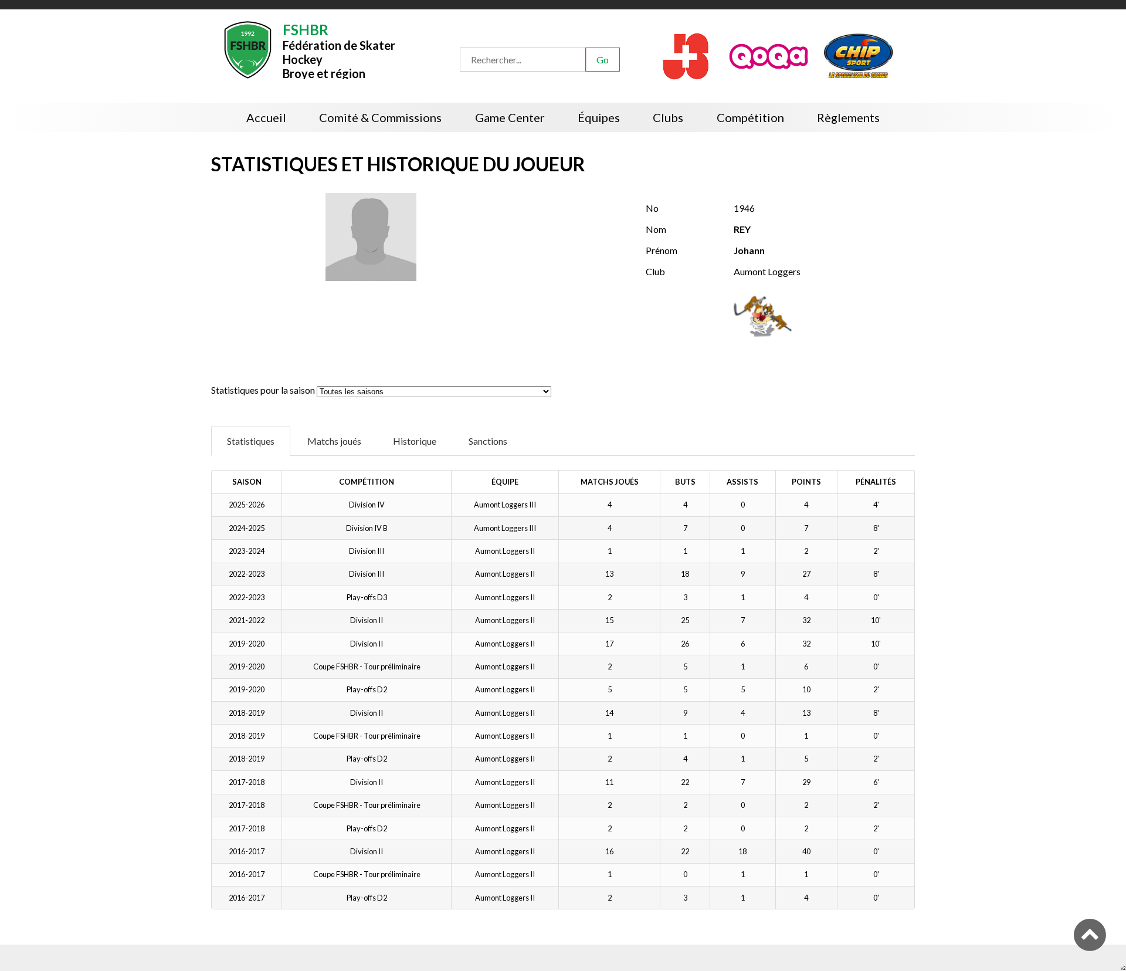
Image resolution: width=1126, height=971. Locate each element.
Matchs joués (334, 440)
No (652, 208)
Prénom (661, 250)
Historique (414, 440)
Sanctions (488, 440)
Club (655, 271)
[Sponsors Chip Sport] (858, 54)
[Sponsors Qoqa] (769, 54)
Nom (656, 229)
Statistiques (250, 440)
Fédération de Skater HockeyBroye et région (339, 50)
